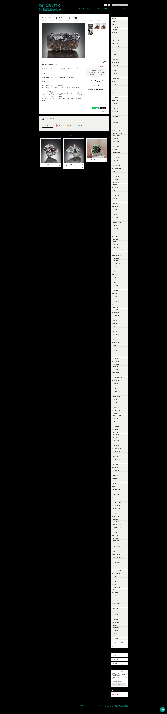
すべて (47, 125)
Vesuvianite (116, 508)
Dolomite (116, 192)
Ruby (114, 421)
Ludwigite (116, 630)
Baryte (115, 89)
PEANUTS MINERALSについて (87, 705)
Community (105, 8)
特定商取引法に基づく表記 (118, 659)
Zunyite (115, 535)
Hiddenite (116, 600)
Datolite (115, 625)
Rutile (115, 424)
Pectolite (116, 364)
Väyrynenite (117, 502)
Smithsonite (116, 445)
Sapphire (115, 429)
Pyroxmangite (117, 394)
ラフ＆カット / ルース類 (117, 642)
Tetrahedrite (117, 481)
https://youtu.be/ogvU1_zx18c (49, 64)
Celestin (115, 125)
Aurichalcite (117, 554)
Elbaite (115, 201)
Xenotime (116, 521)
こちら (102, 72)
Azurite (115, 86)
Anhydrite (116, 65)
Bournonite (116, 106)
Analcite (115, 54)
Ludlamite (116, 315)
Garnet (115, 233)
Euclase (115, 214)
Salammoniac (117, 426)
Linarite (115, 309)
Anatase (115, 57)
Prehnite (115, 383)
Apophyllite (116, 70)
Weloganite (116, 505)
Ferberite (116, 220)
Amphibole (116, 51)
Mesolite (115, 606)
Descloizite (116, 562)
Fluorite (115, 225)
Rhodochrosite (117, 405)
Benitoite (116, 95)
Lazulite (115, 299)
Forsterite (116, 228)
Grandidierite (117, 546)
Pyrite (115, 388)
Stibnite (115, 464)
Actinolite (116, 24)
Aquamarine (116, 73)
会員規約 (126, 705)
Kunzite (115, 290)
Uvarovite (116, 494)
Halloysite (116, 587)
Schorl (115, 432)
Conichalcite (117, 551)
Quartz (115, 399)
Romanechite (117, 410)
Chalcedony (117, 130)
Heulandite (116, 269)
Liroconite (116, 312)
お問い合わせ (115, 663)
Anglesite (116, 62)
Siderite (115, 443)
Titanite (115, 483)
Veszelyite (116, 511)
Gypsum (115, 250)
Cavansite (116, 122)
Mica (114, 326)
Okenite (115, 345)
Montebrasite (117, 622)
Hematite (115, 260)
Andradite (116, 59)
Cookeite (115, 614)
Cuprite (115, 171)
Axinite (115, 84)
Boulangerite (117, 598)
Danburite (116, 173)
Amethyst (116, 46)
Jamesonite (116, 282)
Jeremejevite (117, 617)
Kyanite (115, 293)
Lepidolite (116, 304)
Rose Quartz (117, 415)
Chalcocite (116, 603)
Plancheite (116, 375)
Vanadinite (116, 500)
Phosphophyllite (118, 372)
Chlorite (115, 138)
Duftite (115, 198)
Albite (115, 35)
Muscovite (116, 339)
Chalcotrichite (117, 557)
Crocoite (116, 584)
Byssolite (116, 638)
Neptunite (116, 342)
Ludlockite (116, 581)
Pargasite (116, 361)
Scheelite (116, 543)
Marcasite (116, 323)
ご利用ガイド (115, 655)
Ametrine (116, 48)
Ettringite (116, 540)
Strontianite (117, 470)
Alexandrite (116, 38)
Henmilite (116, 266)
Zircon (115, 530)
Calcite (115, 116)
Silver (115, 576)
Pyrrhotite (116, 396)
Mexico (115, 565)
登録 (119, 684)
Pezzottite (116, 369)
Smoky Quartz (117, 448)
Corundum (116, 157)
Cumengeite (116, 627)
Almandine (116, 40)
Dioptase (115, 187)
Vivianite (115, 513)
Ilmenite (115, 592)
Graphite (115, 244)
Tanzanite (116, 475)
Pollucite (116, 380)
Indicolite (116, 277)
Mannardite (116, 320)
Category (96, 8)
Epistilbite (116, 209)
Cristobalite (117, 163)
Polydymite (116, 619)
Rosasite (115, 413)
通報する (103, 111)
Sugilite (115, 633)
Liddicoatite (116, 307)
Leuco (115, 611)
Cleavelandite (117, 165)
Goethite (115, 236)
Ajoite (115, 32)
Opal (114, 353)
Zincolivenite (117, 527)
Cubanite (115, 608)
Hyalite (115, 274)
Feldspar (116, 217)
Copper (115, 155)
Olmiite (115, 347)
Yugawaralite (117, 524)
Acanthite (116, 578)
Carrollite (116, 119)
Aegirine (115, 29)
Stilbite (115, 467)
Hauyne (115, 252)
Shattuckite (116, 440)
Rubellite (116, 418)
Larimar (115, 296)
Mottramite (116, 337)
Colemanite (116, 152)
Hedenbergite (117, 255)
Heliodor (116, 258)
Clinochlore (117, 168)
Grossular (116, 247)
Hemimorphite (117, 263)
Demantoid (116, 176)
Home (82, 8)
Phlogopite (116, 636)
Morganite (116, 334)
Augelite (115, 81)
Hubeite (115, 271)
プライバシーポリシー (102, 705)
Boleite (115, 103)
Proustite (116, 386)
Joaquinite (116, 285)
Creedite (115, 160)
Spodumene (116, 459)
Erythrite (116, 212)
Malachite (116, 318)
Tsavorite (116, 492)
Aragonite (116, 76)
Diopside (115, 184)
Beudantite (116, 97)
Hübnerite (116, 560)
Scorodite (116, 538)
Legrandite (116, 301)
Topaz (114, 486)
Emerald (115, 203)
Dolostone (116, 195)
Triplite (115, 549)
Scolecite (116, 434)
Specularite (116, 451)
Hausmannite (117, 570)
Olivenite (116, 350)
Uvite (114, 497)
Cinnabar (116, 146)
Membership (115, 8)
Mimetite (115, 328)
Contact (124, 8)
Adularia (115, 589)
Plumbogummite (117, 377)
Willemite (116, 516)
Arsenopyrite (117, 78)
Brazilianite (116, 108)
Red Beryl (116, 402)
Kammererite (117, 288)
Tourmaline (116, 489)
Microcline (116, 331)
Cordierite (116, 573)
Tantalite (116, 478)
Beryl (115, 92)
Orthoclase (116, 356)
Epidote (115, 206)
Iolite (114, 595)
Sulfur (115, 472)
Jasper (115, 568)
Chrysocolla (117, 144)
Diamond (115, 179)
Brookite (115, 114)
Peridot (115, 366)
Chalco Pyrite (117, 133)
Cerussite (116, 127)
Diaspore (116, 182)
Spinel (115, 462)
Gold (114, 241)
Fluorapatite (117, 222)
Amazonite (116, 43)
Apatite (115, 67)
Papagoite (116, 358)
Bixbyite (115, 100)
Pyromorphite (117, 391)
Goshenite (116, 239)
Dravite (115, 190)
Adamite (115, 27)
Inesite (115, 280)
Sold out (96, 85)
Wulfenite (116, 519)
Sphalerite (116, 456)
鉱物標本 (114, 18)
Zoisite (115, 532)
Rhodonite (116, 407)
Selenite (115, 437)
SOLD (113, 646)
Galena (115, 231)
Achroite (116, 21)
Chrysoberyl (117, 141)
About (89, 8)
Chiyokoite (116, 135)
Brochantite (117, 111)
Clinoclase (116, 149)
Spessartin (116, 453)
